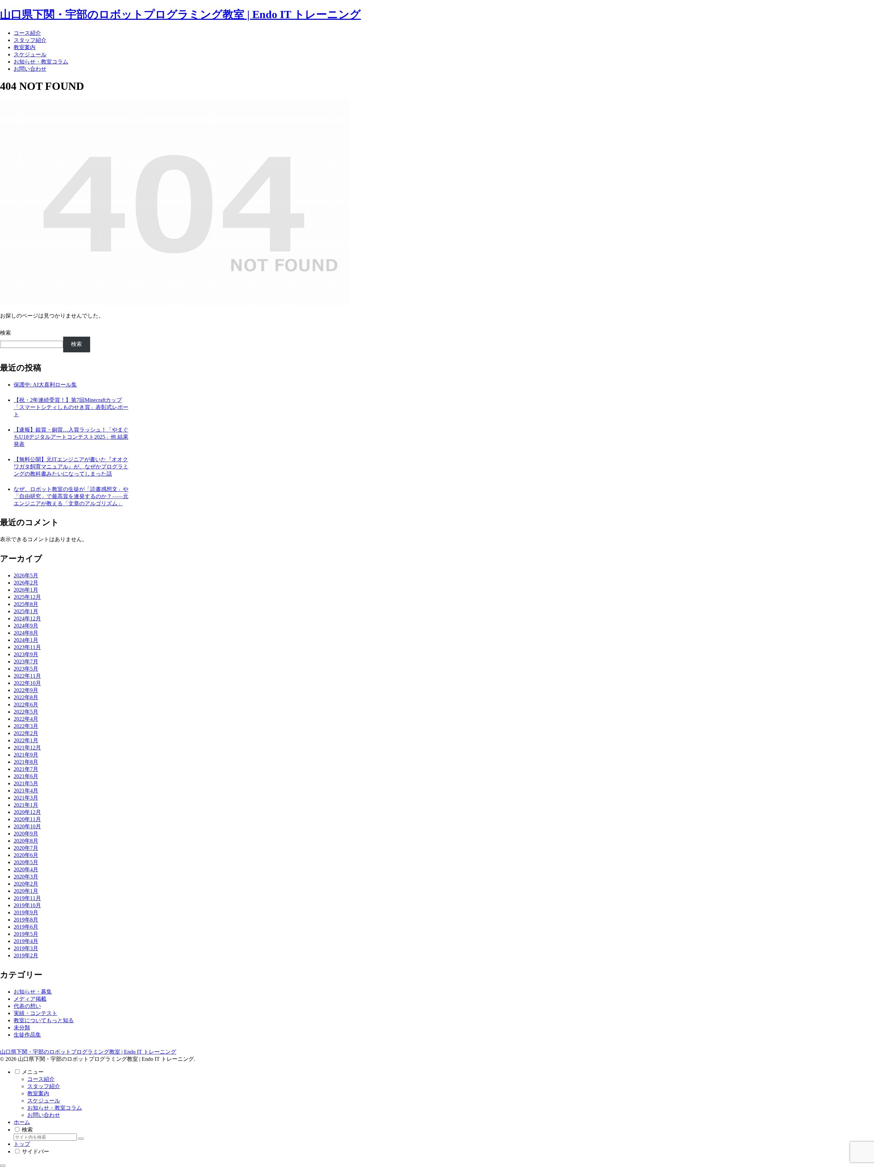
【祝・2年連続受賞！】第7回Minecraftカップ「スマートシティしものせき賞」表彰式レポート (71, 407)
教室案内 (38, 1093)
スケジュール (43, 1100)
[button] (81, 1139)
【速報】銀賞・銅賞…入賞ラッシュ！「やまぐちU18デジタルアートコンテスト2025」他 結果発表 (71, 437)
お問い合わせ (43, 1115)
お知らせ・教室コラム (54, 1108)
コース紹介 (41, 1079)
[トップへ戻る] (2, 1166)
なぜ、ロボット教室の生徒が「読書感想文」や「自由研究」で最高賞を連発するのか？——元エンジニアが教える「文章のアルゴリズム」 (71, 496)
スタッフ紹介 (43, 1086)
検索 (5, 333)
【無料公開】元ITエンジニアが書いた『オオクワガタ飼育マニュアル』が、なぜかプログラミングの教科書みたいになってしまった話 (71, 466)
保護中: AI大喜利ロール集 (45, 385)
